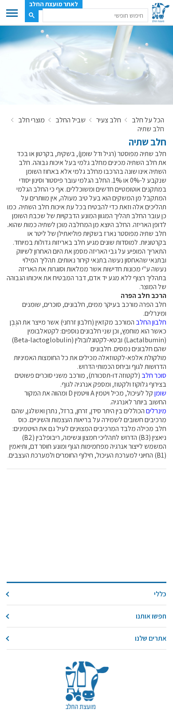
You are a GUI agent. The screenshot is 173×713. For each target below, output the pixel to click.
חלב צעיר (108, 120)
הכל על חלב (148, 120)
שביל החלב (70, 120)
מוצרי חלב (31, 120)
